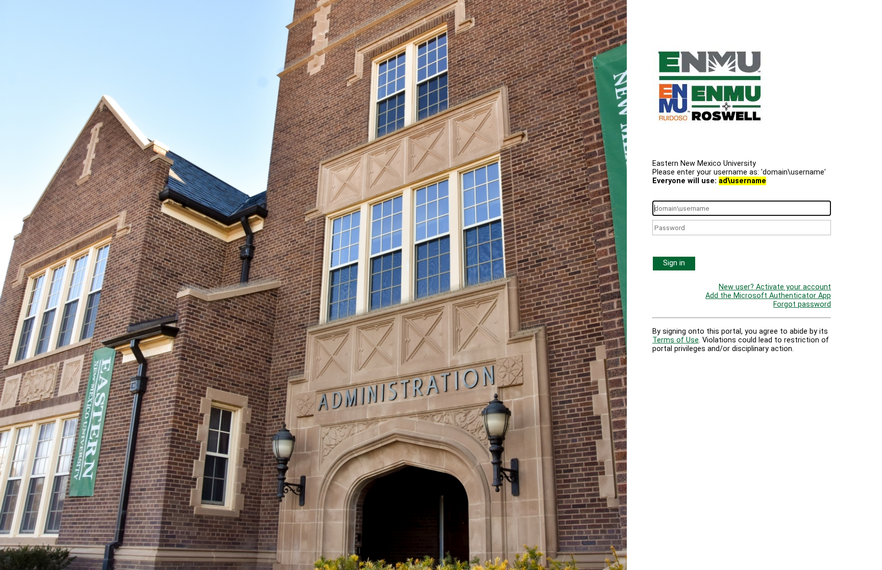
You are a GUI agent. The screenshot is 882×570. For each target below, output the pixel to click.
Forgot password (802, 304)
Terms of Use (675, 340)
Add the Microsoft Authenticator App (768, 295)
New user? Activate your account (775, 287)
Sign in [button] (674, 263)
